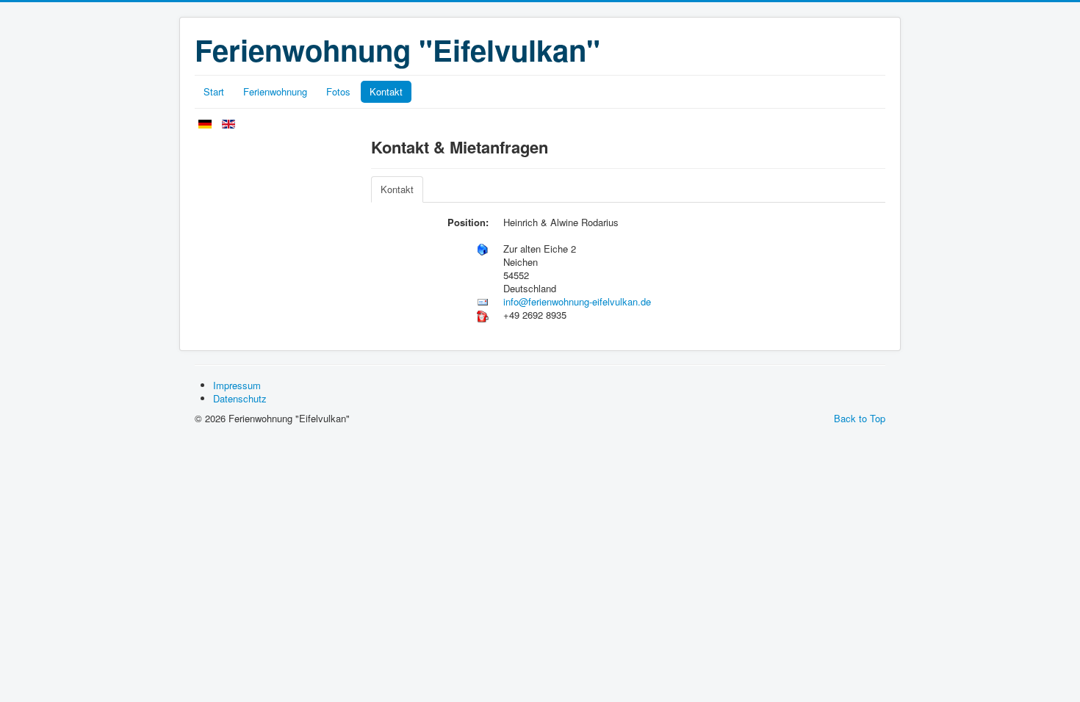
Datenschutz (240, 398)
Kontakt (386, 91)
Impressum (237, 385)
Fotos (338, 91)
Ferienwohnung (275, 91)
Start (214, 91)
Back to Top (859, 418)
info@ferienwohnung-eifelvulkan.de (577, 301)
